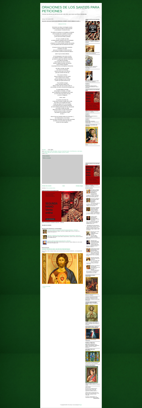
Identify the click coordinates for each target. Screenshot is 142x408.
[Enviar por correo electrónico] (48, 149)
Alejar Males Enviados (65, 151)
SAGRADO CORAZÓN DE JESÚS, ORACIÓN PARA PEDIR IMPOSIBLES (56, 249)
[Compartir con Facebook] (51, 149)
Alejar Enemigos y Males (48, 151)
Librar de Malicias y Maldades (57, 152)
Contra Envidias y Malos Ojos (46, 152)
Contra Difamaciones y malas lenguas (76, 151)
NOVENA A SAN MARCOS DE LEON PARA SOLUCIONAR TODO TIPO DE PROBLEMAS (95, 267)
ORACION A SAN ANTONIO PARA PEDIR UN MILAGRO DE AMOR (95, 241)
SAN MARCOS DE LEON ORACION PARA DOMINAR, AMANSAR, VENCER (93, 226)
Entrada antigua (79, 185)
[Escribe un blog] (49, 149)
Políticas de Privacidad (46, 286)
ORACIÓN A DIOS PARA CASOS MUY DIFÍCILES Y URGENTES (95, 258)
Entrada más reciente (46, 185)
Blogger (80, 404)
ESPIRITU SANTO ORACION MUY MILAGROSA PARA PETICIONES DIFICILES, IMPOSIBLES (95, 218)
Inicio (63, 185)
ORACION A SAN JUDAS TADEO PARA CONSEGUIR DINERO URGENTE (95, 233)
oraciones (63, 152)
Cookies (44, 287)
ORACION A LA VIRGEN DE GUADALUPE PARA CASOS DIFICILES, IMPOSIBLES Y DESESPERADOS (95, 191)
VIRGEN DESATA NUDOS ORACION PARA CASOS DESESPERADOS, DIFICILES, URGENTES (95, 250)
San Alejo (67, 152)
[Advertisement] (62, 136)
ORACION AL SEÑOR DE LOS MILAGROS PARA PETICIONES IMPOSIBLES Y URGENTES (62, 230)
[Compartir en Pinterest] (52, 149)
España (46, 153)
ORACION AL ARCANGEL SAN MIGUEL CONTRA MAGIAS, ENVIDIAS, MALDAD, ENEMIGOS (95, 209)
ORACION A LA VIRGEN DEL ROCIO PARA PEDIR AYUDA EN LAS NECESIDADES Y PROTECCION (64, 235)
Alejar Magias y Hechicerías (57, 151)
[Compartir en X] (50, 149)
